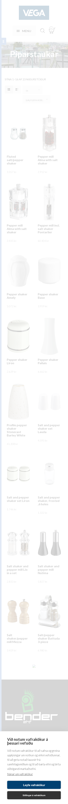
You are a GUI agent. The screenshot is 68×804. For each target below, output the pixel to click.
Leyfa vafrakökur (34, 785)
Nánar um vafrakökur (20, 774)
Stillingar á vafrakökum (34, 795)
